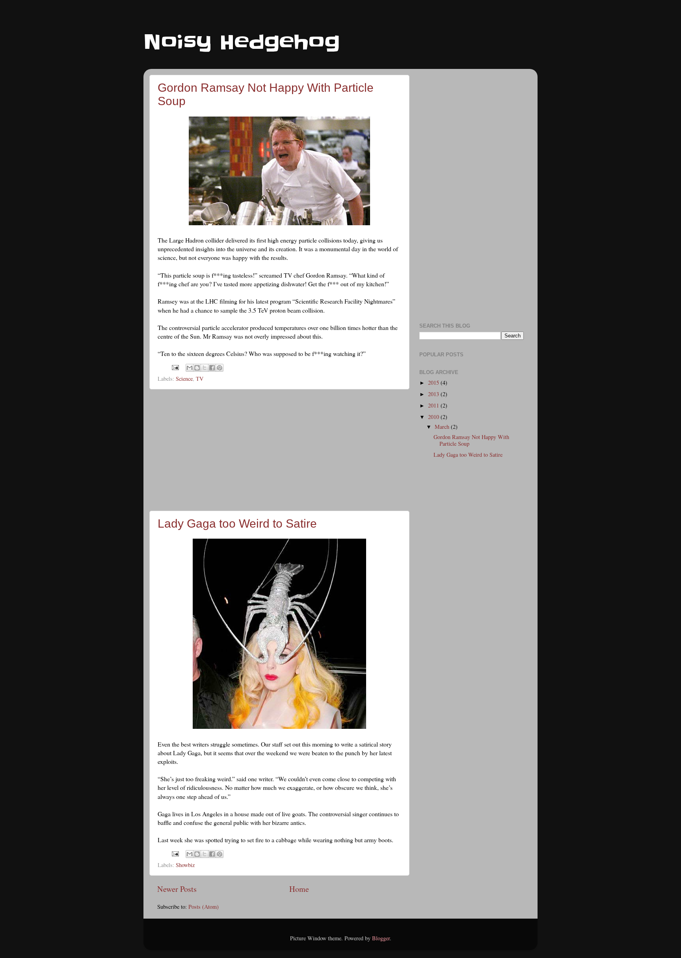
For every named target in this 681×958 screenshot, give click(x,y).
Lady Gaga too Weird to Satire (237, 523)
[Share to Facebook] (212, 368)
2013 (434, 394)
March (443, 426)
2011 (434, 405)
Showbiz (185, 865)
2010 (434, 417)
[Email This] (190, 368)
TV (199, 378)
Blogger (381, 938)
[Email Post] (174, 367)
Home (299, 889)
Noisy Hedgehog (241, 42)
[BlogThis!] (197, 368)
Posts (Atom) (203, 906)
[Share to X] (204, 368)
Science (184, 378)
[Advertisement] (279, 450)
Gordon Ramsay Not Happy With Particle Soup (471, 440)
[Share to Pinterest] (219, 368)
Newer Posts (177, 889)
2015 (434, 382)
